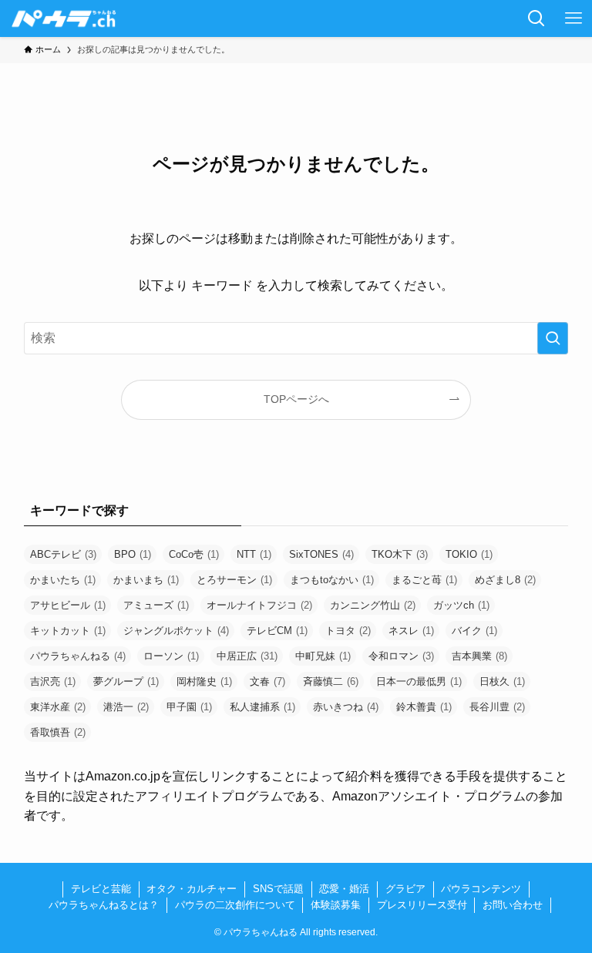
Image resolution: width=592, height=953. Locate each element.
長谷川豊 (497, 707)
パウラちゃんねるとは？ (104, 905)
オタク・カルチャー (191, 888)
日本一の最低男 (419, 681)
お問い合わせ (513, 905)
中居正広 (247, 656)
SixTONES (321, 554)
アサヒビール (68, 605)
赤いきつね (345, 707)
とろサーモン (234, 580)
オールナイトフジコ (259, 605)
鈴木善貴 (424, 707)
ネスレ (411, 630)
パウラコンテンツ (481, 888)
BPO (132, 554)
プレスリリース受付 (422, 905)
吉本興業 (479, 656)
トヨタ (348, 630)
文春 (267, 681)
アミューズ (156, 605)
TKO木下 (400, 554)
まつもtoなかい (332, 580)
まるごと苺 (424, 580)
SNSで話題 (278, 888)
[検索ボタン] (536, 18)
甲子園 (189, 707)
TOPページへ (296, 399)
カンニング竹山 (372, 605)
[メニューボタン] (573, 18)
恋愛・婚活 (344, 888)
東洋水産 (58, 707)
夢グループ (126, 681)
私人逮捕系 (262, 707)
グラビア (405, 888)
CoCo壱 (194, 554)
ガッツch (461, 605)
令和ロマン (401, 656)
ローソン (171, 656)
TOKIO (469, 554)
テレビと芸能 (101, 888)
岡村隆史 (204, 681)
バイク (474, 630)
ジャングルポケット (176, 630)
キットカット (68, 630)
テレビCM (277, 630)
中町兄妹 (323, 656)
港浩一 (126, 707)
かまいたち (63, 580)
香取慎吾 (58, 732)
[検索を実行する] (552, 338)
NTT (254, 554)
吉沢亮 (53, 681)
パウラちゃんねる (78, 656)
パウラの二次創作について (235, 905)
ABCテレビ (63, 554)
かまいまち (146, 580)
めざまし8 (505, 580)
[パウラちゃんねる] (64, 18)
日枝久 (502, 681)
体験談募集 (336, 905)
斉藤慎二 (330, 681)
